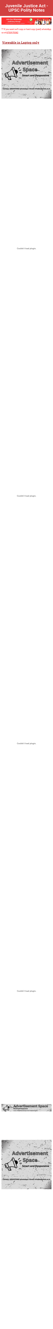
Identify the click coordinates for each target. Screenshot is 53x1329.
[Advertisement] (26, 117)
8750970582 (12, 32)
